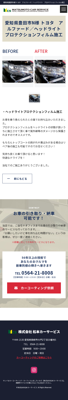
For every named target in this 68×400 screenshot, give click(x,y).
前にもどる (20, 178)
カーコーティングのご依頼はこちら (34, 357)
